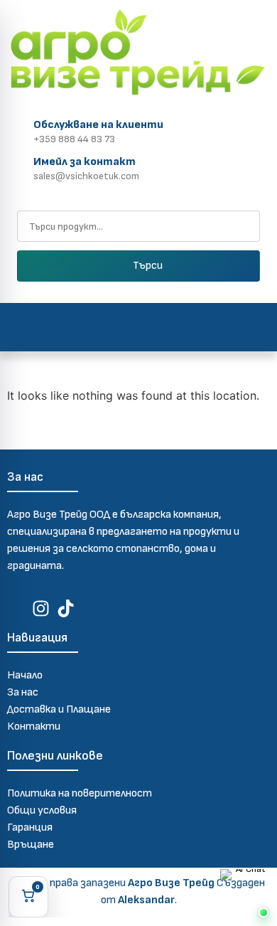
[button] (138, 327)
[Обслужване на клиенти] (17, 129)
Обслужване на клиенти (98, 125)
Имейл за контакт (84, 162)
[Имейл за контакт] (17, 166)
